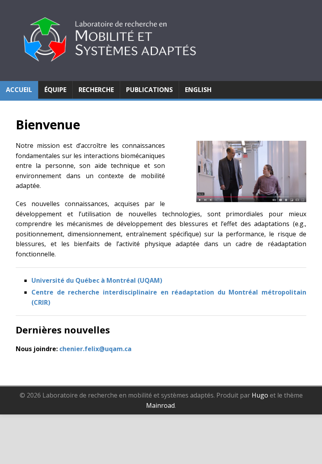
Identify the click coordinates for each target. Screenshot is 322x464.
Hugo (260, 395)
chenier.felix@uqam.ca (95, 348)
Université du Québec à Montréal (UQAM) (96, 280)
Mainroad (160, 405)
